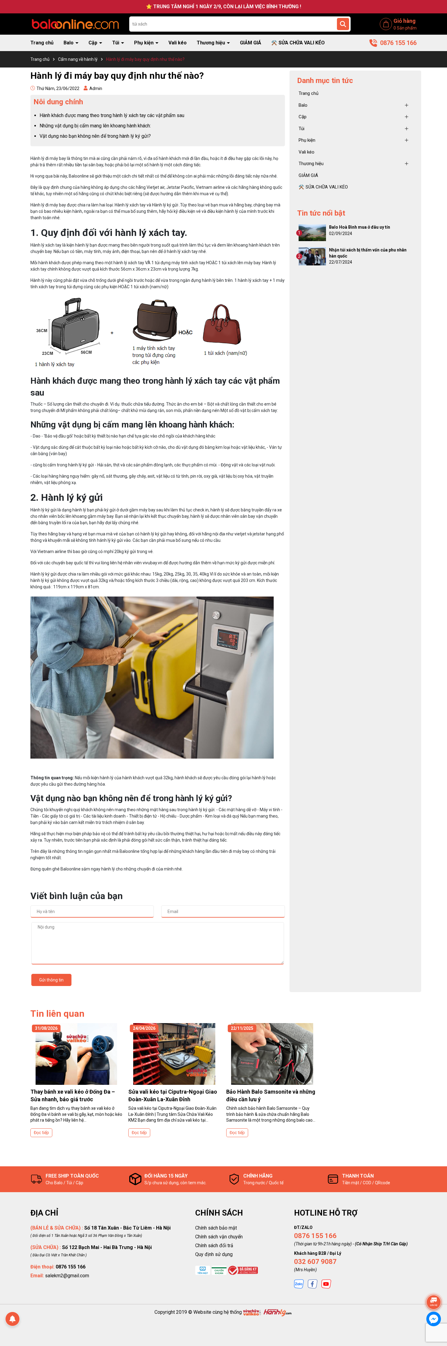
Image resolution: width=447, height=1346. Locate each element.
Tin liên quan (57, 1013)
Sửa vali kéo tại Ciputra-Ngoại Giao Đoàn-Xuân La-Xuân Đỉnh (172, 1095)
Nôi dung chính (58, 102)
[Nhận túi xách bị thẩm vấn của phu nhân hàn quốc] (312, 256)
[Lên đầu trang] (434, 1285)
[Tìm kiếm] (343, 24)
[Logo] (75, 23)
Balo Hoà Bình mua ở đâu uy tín (359, 227)
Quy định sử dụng (214, 1254)
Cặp (93, 43)
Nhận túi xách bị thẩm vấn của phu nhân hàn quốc (368, 252)
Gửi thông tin (51, 979)
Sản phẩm (405, 28)
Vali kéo (177, 43)
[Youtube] (326, 1283)
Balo (69, 43)
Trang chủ (42, 43)
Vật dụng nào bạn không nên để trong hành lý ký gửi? (95, 136)
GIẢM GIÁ (250, 43)
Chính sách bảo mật (216, 1228)
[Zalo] (299, 1283)
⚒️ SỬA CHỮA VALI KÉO (298, 43)
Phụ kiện (144, 43)
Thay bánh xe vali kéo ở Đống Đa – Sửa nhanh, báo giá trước (72, 1095)
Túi (116, 43)
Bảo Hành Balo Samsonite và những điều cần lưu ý (270, 1095)
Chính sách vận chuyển (219, 1237)
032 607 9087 (315, 1261)
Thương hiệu (211, 43)
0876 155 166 (315, 1236)
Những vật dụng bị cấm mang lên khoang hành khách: (95, 126)
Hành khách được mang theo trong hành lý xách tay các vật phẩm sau (112, 115)
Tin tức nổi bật (321, 213)
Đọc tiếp (41, 1132)
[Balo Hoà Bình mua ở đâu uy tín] (312, 232)
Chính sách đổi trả (214, 1245)
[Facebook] (312, 1283)
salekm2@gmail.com (67, 1276)
